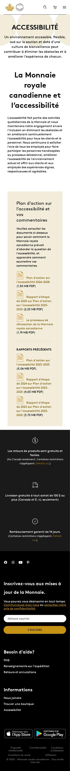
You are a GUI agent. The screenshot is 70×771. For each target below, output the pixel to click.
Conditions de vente (19, 754)
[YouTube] (20, 562)
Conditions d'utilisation (57, 749)
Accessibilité (12, 710)
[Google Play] (50, 733)
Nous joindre (12, 698)
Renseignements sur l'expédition (26, 666)
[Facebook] (5, 562)
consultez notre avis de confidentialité (35, 606)
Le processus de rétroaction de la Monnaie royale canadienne (34, 324)
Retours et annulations (20, 672)
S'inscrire (35, 630)
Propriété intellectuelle (16, 749)
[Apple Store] (18, 733)
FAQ (6, 660)
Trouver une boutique (19, 704)
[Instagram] (13, 562)
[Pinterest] (28, 562)
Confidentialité (37, 747)
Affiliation (50, 754)
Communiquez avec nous (21, 605)
